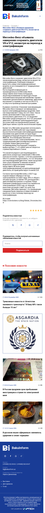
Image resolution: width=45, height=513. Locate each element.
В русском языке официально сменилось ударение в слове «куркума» (22, 434)
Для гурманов (8, 484)
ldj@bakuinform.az (9, 469)
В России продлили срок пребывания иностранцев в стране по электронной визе (21, 392)
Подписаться (22, 250)
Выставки (6, 481)
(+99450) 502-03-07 (23, 464)
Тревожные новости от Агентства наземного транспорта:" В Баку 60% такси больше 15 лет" (22, 304)
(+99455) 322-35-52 (9, 464)
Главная (6, 26)
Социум (14, 26)
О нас (5, 486)
